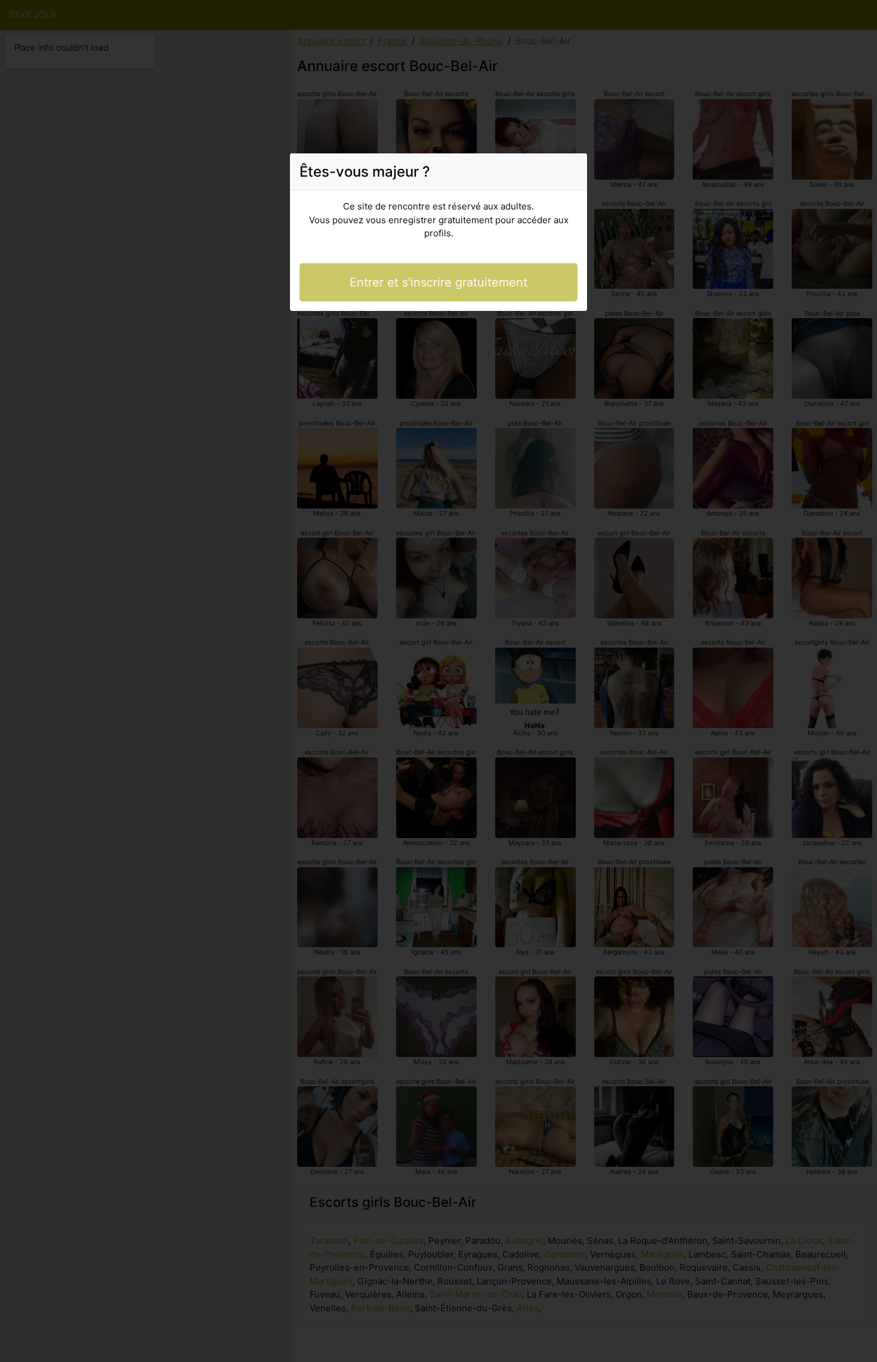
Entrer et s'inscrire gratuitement (438, 282)
